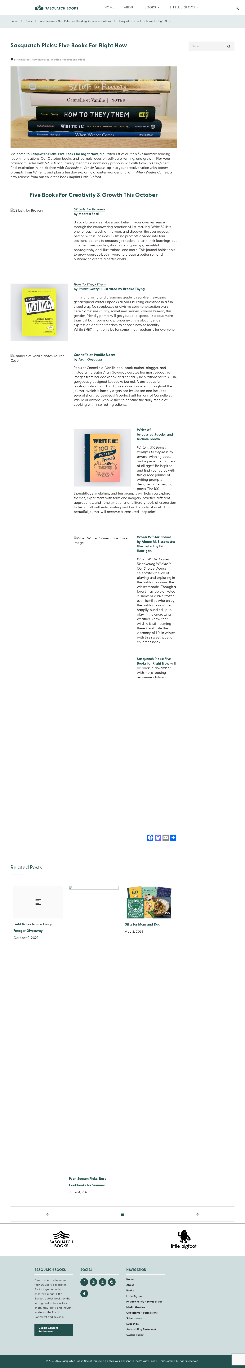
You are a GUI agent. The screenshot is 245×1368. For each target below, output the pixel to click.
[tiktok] (84, 1293)
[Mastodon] (158, 838)
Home (130, 1279)
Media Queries (135, 1307)
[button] (237, 8)
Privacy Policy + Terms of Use (144, 1301)
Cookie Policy (135, 1335)
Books (130, 1290)
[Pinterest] (112, 1282)
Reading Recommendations (68, 59)
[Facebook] (150, 838)
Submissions (134, 1318)
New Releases (40, 59)
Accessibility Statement (141, 1329)
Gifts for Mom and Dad (142, 924)
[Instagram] (93, 1282)
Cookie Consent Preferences (48, 1330)
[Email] (165, 838)
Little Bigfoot (22, 59)
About (130, 1285)
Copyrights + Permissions (142, 1313)
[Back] (122, 1214)
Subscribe (132, 1324)
